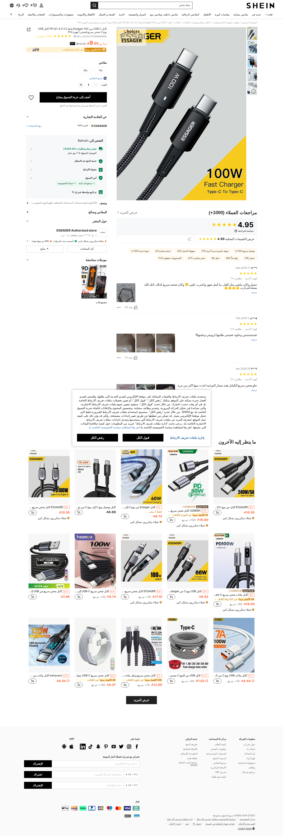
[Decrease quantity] (95, 85)
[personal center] (41, 5)
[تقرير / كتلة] (118, 307)
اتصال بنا (251, 749)
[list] (109, 746)
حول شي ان (249, 744)
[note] (238, 518)
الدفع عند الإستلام (189, 753)
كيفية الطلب (220, 744)
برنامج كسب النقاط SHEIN (187, 764)
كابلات (178, 22)
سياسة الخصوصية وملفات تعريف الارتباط (216, 819)
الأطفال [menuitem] (207, 14)
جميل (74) (250, 258)
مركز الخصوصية (247, 819)
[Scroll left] (15, 14)
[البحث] (94, 5)
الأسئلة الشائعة (190, 749)
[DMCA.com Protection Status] (127, 815)
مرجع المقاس (219, 763)
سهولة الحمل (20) (186, 251)
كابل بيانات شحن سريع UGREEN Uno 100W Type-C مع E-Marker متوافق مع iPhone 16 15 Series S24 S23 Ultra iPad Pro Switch (233, 594)
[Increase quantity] (81, 85)
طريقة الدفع (191, 744)
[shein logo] (260, 5)
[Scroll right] (11, 14)
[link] (34, 5)
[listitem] (94, 281)
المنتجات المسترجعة (216, 753)
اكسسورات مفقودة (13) (170, 258)
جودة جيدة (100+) (140, 251)
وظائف (251, 767)
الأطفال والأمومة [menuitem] (86, 14)
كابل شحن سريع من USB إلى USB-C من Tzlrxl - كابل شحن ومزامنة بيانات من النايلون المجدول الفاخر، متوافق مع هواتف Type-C (48, 591)
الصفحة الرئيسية (249, 22)
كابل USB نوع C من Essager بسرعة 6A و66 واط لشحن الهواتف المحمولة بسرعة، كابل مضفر (187, 591)
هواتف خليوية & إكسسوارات (226, 22)
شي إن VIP (220, 772)
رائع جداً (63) (232, 258)
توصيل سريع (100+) (245, 251)
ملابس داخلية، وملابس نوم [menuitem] (164, 14)
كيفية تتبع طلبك (218, 776)
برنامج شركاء (248, 772)
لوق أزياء (251, 758)
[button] (18, 5)
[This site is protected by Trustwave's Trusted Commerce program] (137, 815)
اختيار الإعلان (175, 824)
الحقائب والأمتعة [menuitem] (36, 14)
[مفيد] (135, 307)
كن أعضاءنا (249, 753)
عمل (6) (215, 258)
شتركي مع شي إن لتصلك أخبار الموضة (121, 756)
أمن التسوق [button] (90, 178)
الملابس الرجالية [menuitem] (190, 14)
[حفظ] (31, 97)
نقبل (137, 801)
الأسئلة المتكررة (218, 767)
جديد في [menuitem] (256, 14)
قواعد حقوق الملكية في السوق (219, 824)
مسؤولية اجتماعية (246, 763)
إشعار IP (197, 824)
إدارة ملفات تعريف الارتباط (180, 819)
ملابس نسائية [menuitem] (241, 14)
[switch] (190, 239)
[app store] (71, 748)
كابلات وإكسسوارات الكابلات (196, 22)
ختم (187, 824)
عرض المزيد (141, 700)
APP (71, 739)
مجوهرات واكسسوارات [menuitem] (61, 14)
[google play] (64, 748)
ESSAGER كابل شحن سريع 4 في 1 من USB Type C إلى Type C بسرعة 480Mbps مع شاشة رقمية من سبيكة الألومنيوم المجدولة (141, 591)
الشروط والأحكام (247, 824)
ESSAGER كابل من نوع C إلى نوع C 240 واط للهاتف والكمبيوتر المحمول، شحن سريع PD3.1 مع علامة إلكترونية (233, 507)
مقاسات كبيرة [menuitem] (222, 14)
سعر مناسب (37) (196, 258)
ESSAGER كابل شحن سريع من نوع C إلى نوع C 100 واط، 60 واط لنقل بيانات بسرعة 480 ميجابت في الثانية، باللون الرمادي (48, 507)
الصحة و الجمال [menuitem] (107, 14)
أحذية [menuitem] (122, 14)
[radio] (100, 70)
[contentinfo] (82, 808)
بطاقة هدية (192, 758)
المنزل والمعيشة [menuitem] (137, 14)
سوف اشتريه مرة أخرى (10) (215, 251)
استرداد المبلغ (219, 758)
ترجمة (254, 292)
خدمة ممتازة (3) (163, 251)
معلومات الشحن (218, 749)
